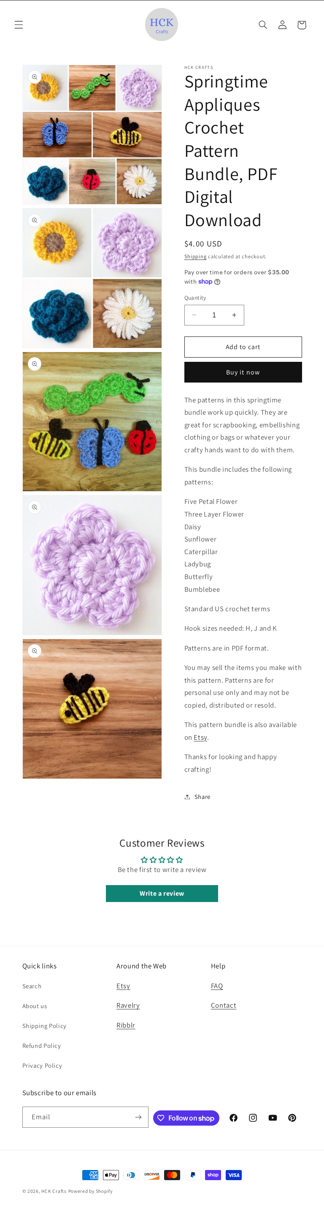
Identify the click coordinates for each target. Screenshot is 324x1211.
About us (34, 1006)
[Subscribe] (138, 1117)
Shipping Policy (44, 1026)
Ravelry (128, 1005)
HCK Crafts (53, 1191)
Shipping (195, 256)
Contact (223, 1005)
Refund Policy (41, 1046)
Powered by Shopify (90, 1191)
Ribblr (125, 1025)
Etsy (200, 737)
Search (32, 986)
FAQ (217, 985)
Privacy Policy (42, 1065)
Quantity (195, 297)
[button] (18, 25)
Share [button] (202, 797)
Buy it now (243, 372)
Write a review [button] (162, 893)
